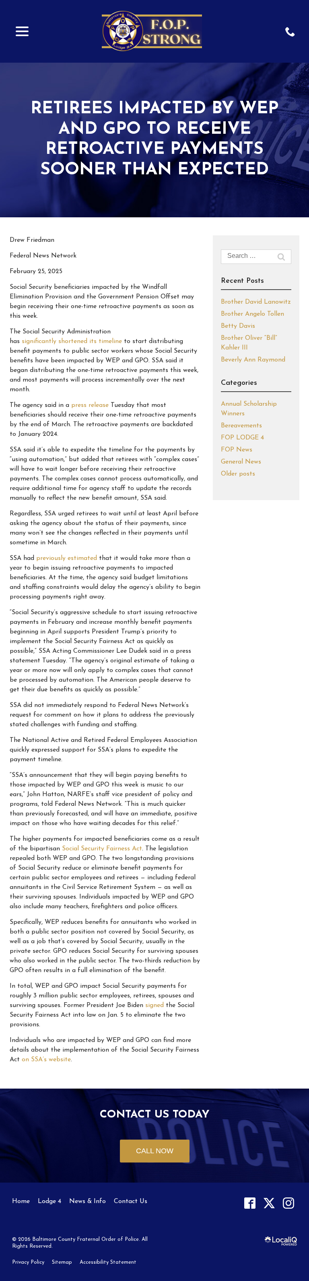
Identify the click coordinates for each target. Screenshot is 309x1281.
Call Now (154, 1151)
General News (241, 462)
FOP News (236, 450)
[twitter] (269, 1203)
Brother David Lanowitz (256, 302)
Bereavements (241, 426)
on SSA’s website (46, 1059)
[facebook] (249, 1203)
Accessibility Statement (108, 1262)
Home (21, 1201)
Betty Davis (238, 326)
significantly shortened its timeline (72, 341)
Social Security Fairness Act (102, 849)
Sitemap (62, 1262)
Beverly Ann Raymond (253, 360)
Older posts (238, 474)
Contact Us (130, 1201)
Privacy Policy (28, 1262)
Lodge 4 (49, 1201)
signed (154, 1005)
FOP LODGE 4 (242, 438)
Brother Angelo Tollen (252, 314)
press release (90, 405)
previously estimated (66, 558)
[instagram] (288, 1203)
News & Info (87, 1201)
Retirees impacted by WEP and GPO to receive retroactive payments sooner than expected (154, 139)
